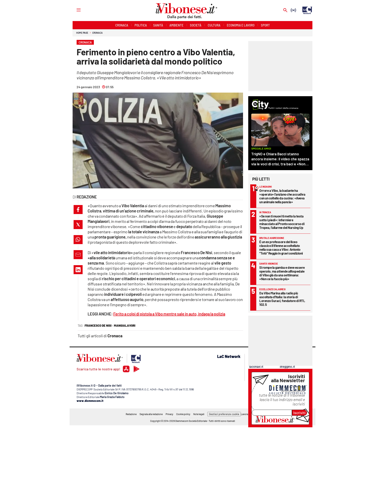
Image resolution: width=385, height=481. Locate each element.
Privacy (169, 414)
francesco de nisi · (99, 325)
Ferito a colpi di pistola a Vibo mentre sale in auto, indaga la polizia (169, 313)
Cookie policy (183, 414)
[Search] (285, 10)
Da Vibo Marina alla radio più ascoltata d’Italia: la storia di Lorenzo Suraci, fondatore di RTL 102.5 (282, 298)
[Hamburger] (75, 9)
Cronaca (97, 32)
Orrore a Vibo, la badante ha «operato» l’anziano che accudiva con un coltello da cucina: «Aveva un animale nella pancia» (282, 196)
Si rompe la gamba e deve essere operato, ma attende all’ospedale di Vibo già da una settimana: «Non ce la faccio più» (282, 273)
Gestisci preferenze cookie (224, 414)
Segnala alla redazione (151, 414)
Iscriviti (299, 412)
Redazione (131, 414)
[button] (78, 209)
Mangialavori (124, 325)
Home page (82, 32)
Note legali (198, 414)
